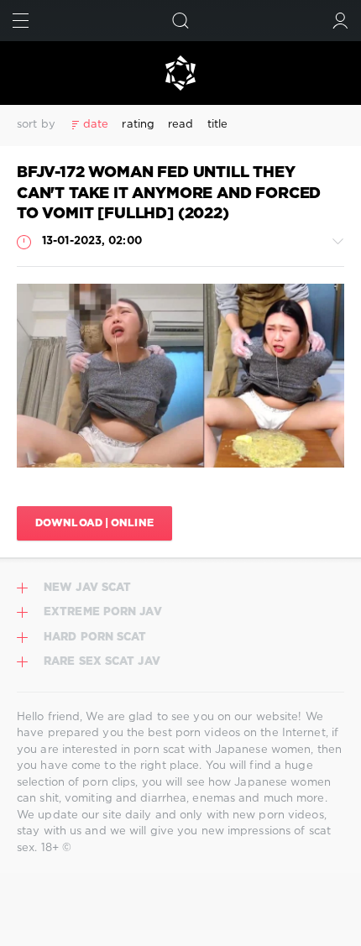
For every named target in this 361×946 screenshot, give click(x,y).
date (95, 124)
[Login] (340, 20)
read (180, 124)
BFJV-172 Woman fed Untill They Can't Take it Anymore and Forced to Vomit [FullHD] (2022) (169, 193)
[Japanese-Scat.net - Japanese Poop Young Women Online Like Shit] (180, 73)
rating (138, 124)
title (217, 124)
